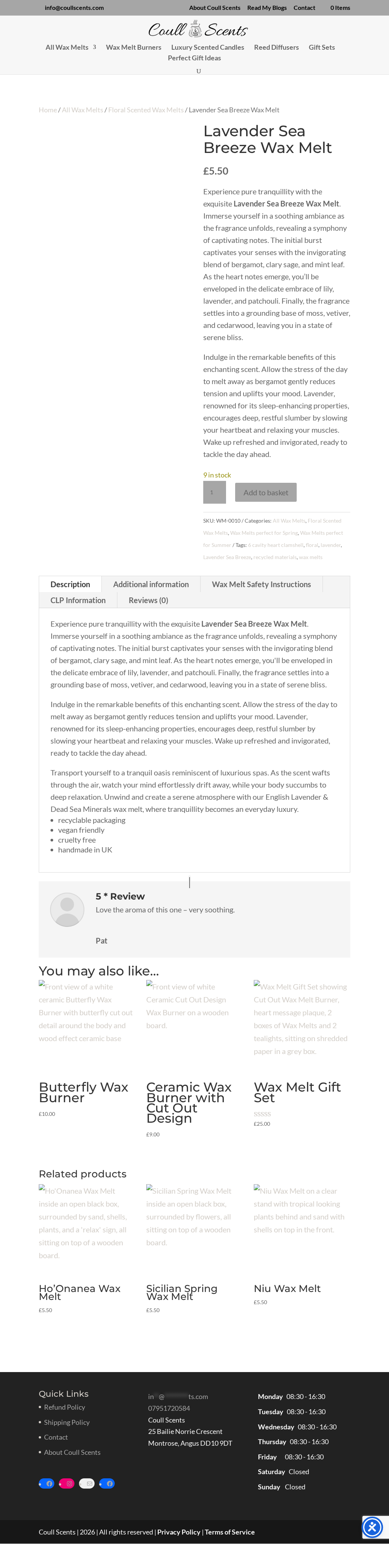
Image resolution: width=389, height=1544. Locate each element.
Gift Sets (322, 47)
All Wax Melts (67, 47)
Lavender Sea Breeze (227, 557)
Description (70, 584)
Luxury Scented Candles (207, 47)
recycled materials (275, 557)
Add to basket (266, 492)
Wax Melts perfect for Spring (264, 532)
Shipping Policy (67, 1422)
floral (312, 545)
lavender (331, 545)
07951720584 (169, 1408)
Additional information (151, 584)
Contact (304, 8)
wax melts (311, 557)
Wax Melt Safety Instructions (261, 584)
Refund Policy (64, 1407)
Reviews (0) (148, 600)
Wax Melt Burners (133, 47)
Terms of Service (230, 1532)
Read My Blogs (267, 8)
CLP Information (78, 600)
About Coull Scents (214, 8)
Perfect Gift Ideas (194, 58)
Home (48, 110)
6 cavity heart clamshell (276, 545)
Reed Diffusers (276, 47)
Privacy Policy (179, 1532)
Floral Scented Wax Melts (146, 110)
